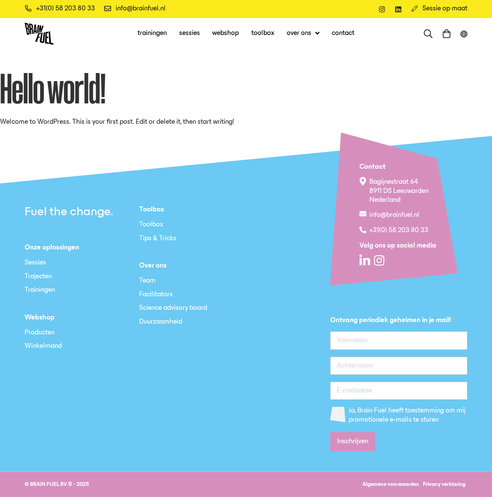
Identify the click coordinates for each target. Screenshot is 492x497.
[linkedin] (398, 9)
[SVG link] (39, 34)
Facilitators (156, 295)
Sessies (189, 33)
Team (147, 281)
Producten (40, 333)
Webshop (225, 33)
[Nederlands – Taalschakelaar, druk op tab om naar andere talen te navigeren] (463, 34)
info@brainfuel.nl (141, 9)
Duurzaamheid (160, 322)
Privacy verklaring (444, 484)
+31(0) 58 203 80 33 (65, 9)
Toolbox (262, 33)
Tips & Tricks (157, 239)
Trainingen (152, 33)
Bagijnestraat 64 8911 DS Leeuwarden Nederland (399, 191)
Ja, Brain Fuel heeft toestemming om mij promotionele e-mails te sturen (407, 415)
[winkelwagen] (446, 33)
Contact (343, 33)
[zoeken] (428, 33)
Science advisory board (173, 308)
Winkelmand (43, 346)
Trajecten (38, 277)
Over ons (299, 33)
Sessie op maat (444, 9)
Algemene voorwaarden (390, 484)
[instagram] (382, 9)
